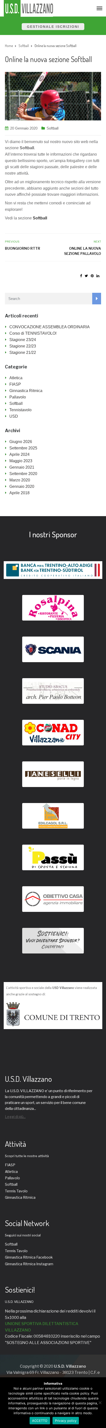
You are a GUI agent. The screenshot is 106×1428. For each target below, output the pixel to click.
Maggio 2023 (20, 461)
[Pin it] (92, 276)
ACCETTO (40, 1421)
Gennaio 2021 (21, 467)
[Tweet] (86, 276)
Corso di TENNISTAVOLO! (32, 333)
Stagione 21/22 (22, 352)
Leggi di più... (15, 1117)
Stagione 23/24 (22, 340)
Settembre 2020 (23, 474)
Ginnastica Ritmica (25, 391)
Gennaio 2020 (21, 486)
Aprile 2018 (19, 493)
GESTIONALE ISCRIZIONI (53, 27)
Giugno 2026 (20, 442)
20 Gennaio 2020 (23, 128)
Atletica (15, 378)
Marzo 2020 (19, 480)
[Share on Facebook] (81, 276)
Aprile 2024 (19, 454)
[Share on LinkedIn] (97, 276)
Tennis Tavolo (16, 1191)
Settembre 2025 (23, 448)
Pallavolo (17, 397)
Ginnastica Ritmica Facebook (29, 1257)
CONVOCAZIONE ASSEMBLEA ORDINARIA (49, 327)
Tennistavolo (20, 410)
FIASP (15, 384)
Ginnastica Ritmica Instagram (29, 1264)
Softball (52, 128)
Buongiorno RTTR (22, 248)
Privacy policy (66, 1421)
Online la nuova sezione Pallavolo (82, 251)
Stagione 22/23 (22, 346)
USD (13, 416)
